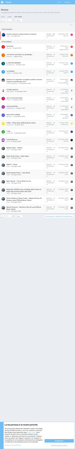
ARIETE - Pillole (11, 164)
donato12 (9, 56)
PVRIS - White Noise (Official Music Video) (21, 123)
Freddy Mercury (11, 139)
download (9, 46)
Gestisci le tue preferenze (13, 445)
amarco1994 (10, 91)
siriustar (8, 48)
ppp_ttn (66, 35)
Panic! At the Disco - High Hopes (17, 156)
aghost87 (9, 116)
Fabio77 (66, 64)
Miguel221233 (64, 49)
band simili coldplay (13, 114)
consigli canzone (12, 89)
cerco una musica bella (14, 98)
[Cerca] (72, 2)
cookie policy (31, 432)
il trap (8, 131)
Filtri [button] (71, 25)
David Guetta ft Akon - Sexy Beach (18, 173)
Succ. (18, 20)
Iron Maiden (10, 71)
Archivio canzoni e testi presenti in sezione (21, 34)
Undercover (10, 125)
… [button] (9, 20)
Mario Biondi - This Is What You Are (18, 181)
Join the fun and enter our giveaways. (19, 54)
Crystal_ (8, 100)
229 (13, 20)
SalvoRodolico (10, 65)
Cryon (8, 149)
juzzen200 (9, 133)
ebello (8, 36)
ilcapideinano (10, 108)
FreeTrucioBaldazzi (12, 83)
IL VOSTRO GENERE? (13, 63)
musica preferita (12, 106)
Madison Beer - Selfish (14, 148)
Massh (66, 132)
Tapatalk (65, 141)
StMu (8, 141)
